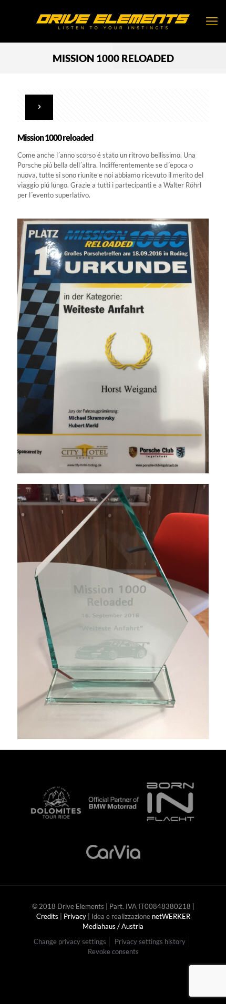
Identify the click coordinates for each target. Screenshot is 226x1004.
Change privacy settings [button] (70, 941)
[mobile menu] (212, 21)
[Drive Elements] (113, 21)
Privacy (75, 916)
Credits (47, 916)
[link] (113, 346)
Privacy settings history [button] (150, 941)
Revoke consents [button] (113, 951)
